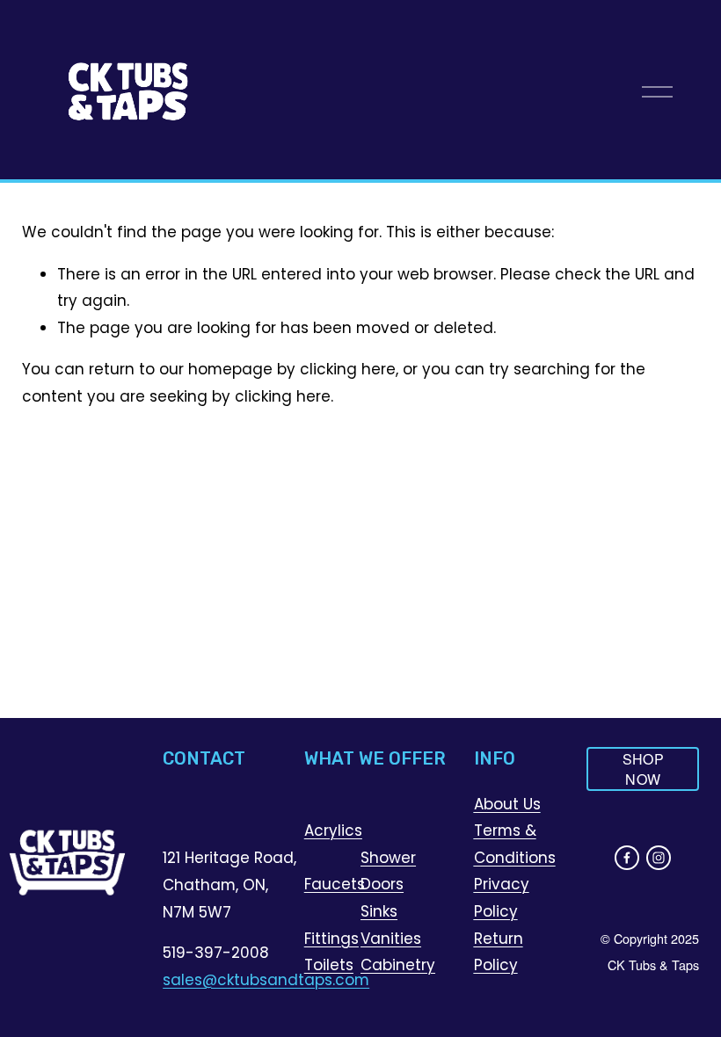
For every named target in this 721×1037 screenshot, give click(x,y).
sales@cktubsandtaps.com (266, 979)
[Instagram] (658, 857)
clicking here (348, 369)
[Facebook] (627, 857)
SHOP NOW (643, 769)
